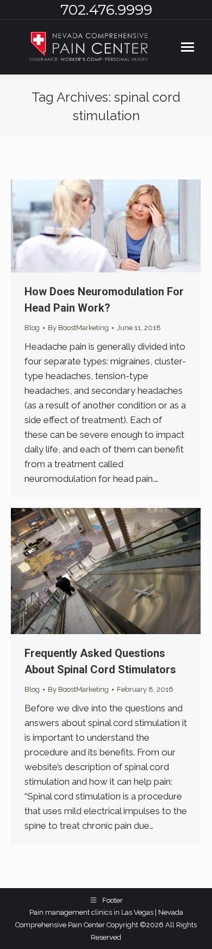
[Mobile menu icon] (187, 47)
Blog (32, 328)
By (78, 328)
